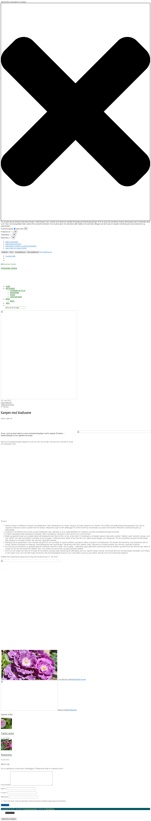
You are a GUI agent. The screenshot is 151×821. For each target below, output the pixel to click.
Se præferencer (20, 252)
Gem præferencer (33, 252)
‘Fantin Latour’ (7, 733)
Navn (3, 789)
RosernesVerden (30, 809)
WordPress (50, 809)
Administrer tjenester (13, 244)
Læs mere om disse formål (15, 248)
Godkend (5, 252)
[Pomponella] (6, 750)
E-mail (4, 793)
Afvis (11, 252)
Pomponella (6, 754)
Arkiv (12, 301)
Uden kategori (16, 297)
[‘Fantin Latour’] (6, 728)
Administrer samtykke (9, 819)
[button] (75, 112)
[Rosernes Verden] (9, 268)
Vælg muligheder (11, 242)
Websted (4, 797)
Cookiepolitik (10, 256)
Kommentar (5, 785)
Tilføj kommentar (7, 405)
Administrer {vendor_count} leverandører (20, 246)
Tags (8, 303)
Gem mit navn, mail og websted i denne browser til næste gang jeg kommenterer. (35, 801)
